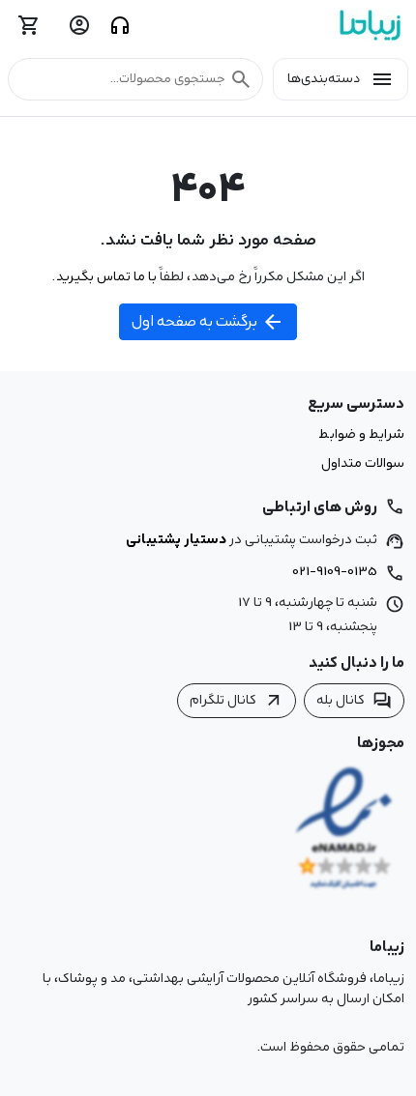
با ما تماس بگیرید (106, 276)
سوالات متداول (362, 464)
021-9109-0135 (334, 571)
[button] (135, 79)
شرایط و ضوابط (361, 435)
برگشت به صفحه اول (208, 321)
